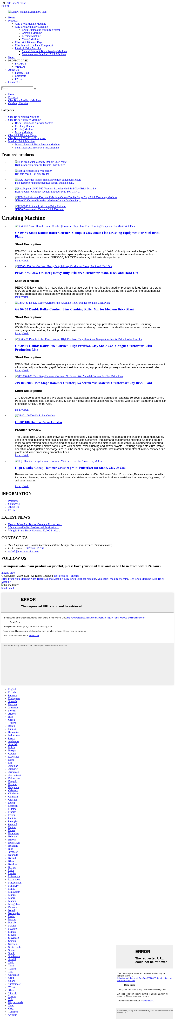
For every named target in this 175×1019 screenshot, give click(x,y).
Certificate (20, 75)
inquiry (19, 260)
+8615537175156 (16, 2)
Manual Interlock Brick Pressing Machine (44, 51)
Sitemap (75, 575)
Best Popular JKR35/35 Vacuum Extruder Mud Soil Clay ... (47, 191)
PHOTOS (20, 63)
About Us (13, 69)
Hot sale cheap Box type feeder (32, 173)
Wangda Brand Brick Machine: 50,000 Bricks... (34, 530)
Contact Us (14, 82)
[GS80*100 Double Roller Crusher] (35, 415)
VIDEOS (20, 66)
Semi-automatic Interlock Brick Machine (44, 54)
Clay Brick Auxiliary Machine (31, 26)
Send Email (7, 588)
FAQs (18, 78)
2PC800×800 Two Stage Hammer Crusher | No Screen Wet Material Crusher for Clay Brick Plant (83, 383)
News (11, 57)
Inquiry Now (8, 572)
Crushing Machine (32, 32)
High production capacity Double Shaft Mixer (40, 164)
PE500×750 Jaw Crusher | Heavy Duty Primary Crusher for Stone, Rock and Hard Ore (76, 273)
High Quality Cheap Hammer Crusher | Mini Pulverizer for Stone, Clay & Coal (70, 467)
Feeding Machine (31, 35)
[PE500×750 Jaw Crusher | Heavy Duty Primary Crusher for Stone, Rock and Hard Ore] (63, 266)
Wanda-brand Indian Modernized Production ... (33, 527)
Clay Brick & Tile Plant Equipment (34, 45)
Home (11, 17)
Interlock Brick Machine (28, 48)
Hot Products (61, 575)
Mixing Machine (31, 39)
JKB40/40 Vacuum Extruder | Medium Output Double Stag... (48, 200)
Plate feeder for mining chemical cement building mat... (45, 182)
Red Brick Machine (140, 578)
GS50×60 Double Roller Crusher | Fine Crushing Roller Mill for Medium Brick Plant (74, 309)
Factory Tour (22, 72)
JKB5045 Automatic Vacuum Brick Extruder (39, 209)
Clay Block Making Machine (47, 578)
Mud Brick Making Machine (112, 578)
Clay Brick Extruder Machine (80, 578)
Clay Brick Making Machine (30, 23)
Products (13, 20)
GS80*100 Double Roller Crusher (38, 422)
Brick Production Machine (15, 578)
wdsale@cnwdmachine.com (23, 551)
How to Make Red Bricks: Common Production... (35, 524)
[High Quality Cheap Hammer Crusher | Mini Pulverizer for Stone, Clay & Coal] (59, 461)
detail (26, 260)
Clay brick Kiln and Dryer (29, 42)
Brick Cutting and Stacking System (41, 29)
